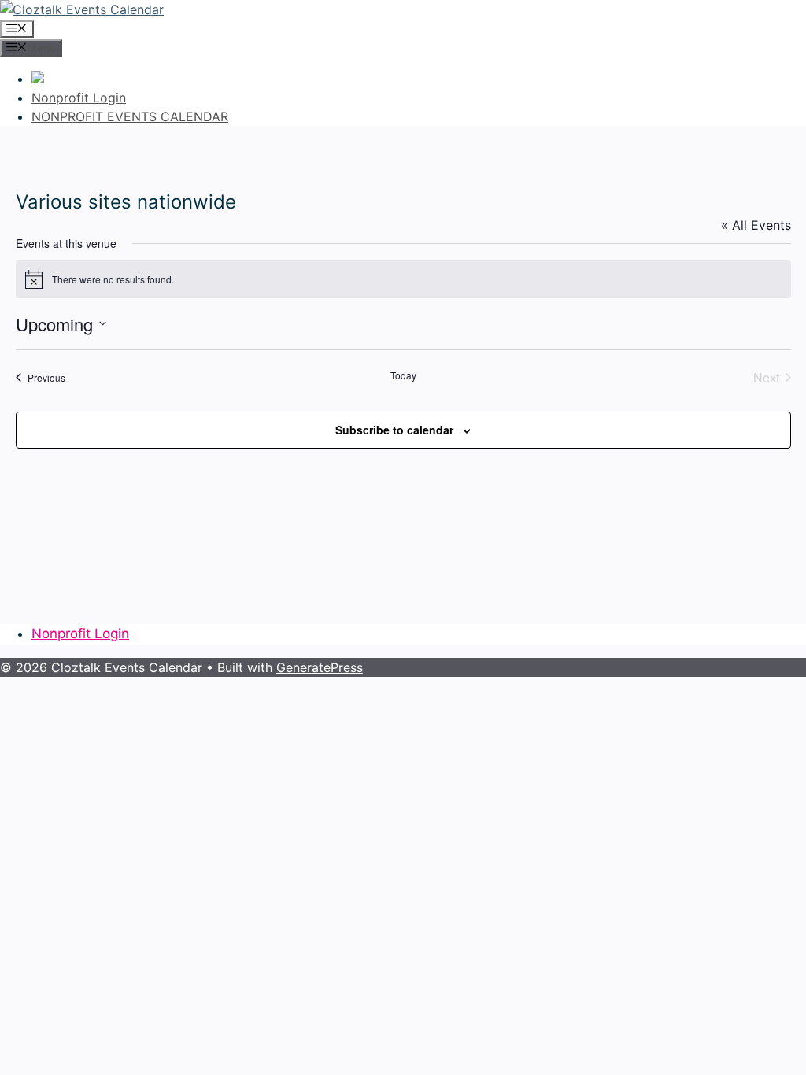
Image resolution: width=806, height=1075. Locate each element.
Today (403, 375)
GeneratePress (319, 667)
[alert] (403, 279)
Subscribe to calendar (394, 430)
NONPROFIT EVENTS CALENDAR (129, 116)
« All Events (756, 225)
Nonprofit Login (78, 97)
